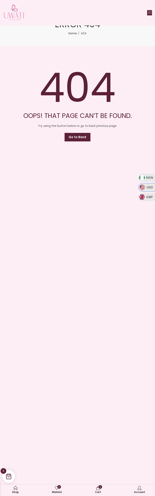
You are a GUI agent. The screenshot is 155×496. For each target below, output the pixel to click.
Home (72, 33)
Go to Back (77, 137)
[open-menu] (149, 12)
